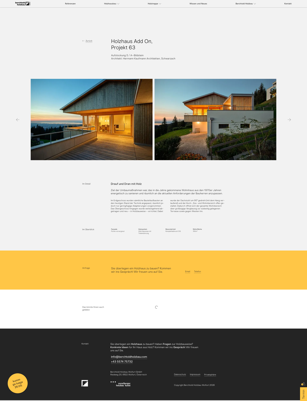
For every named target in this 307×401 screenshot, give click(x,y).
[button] (33, 119)
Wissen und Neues (198, 3)
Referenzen (70, 3)
